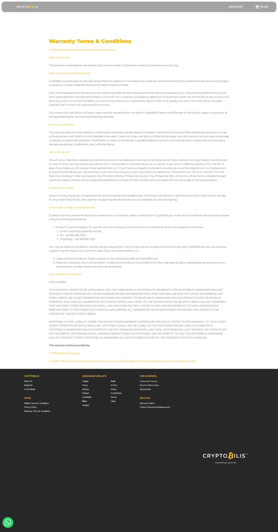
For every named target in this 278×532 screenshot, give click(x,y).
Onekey (85, 389)
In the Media (29, 389)
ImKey (113, 389)
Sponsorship (145, 389)
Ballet (113, 381)
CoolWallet (86, 397)
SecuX (114, 397)
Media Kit (28, 385)
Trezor (85, 385)
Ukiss (113, 401)
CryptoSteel (116, 393)
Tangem (85, 405)
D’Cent (114, 385)
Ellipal (84, 401)
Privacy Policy (30, 407)
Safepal (85, 393)
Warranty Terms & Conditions (37, 411)
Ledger (85, 381)
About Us (28, 381)
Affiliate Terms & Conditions (36, 403)
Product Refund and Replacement (155, 407)
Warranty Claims (147, 403)
